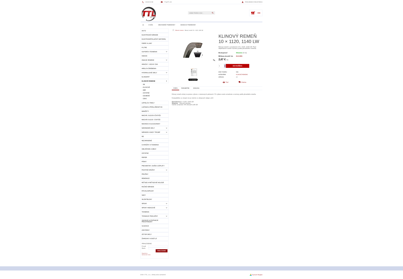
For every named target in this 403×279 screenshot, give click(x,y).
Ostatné (146, 93)
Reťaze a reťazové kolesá (153, 182)
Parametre (185, 88)
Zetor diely (147, 234)
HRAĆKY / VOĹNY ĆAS (150, 64)
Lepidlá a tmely (148, 103)
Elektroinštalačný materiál (154, 39)
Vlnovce (145, 226)
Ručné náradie (148, 187)
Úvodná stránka (143, 25)
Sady (144, 195)
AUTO (144, 31)
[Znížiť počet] (225, 67)
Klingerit (146, 77)
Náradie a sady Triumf (151, 132)
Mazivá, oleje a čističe (151, 115)
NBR (144, 90)
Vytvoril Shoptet (257, 275)
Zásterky (146, 230)
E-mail (144, 246)
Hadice (144, 56)
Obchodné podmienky (166, 25)
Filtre (144, 47)
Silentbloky (147, 199)
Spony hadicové (148, 208)
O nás (151, 25)
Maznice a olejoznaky (151, 124)
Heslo (143, 248)
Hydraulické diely (149, 72)
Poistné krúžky (148, 170)
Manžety (145, 111)
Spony (144, 203)
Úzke (145, 98)
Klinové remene (148, 81)
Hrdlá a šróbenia (149, 68)
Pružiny (145, 174)
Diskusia (196, 88)
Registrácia (258, 2)
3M (144, 84)
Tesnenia (145, 212)
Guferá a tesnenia (149, 52)
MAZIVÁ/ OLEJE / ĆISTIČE (151, 119)
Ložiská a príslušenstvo (152, 107)
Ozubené (146, 96)
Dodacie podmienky (188, 25)
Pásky (144, 161)
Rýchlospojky (148, 191)
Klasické (146, 87)
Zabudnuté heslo (146, 254)
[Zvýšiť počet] (225, 65)
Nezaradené (147, 140)
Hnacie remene (148, 60)
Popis (175, 88)
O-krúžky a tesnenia (150, 145)
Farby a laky (147, 43)
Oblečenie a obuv (149, 149)
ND (143, 136)
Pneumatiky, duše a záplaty (153, 166)
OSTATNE (145, 153)
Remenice (146, 178)
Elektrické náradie (150, 35)
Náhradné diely (148, 128)
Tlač (227, 82)
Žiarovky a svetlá (149, 238)
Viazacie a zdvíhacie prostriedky (150, 221)
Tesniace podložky (150, 216)
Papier (144, 157)
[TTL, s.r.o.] (149, 14)
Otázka (243, 82)
